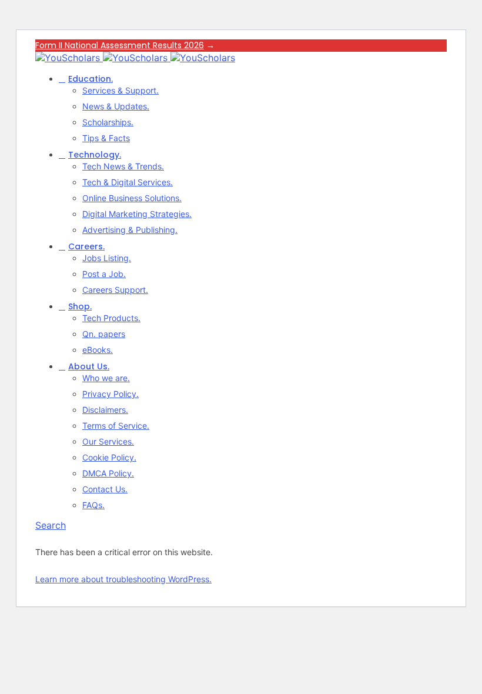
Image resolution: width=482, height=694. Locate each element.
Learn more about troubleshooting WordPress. (123, 579)
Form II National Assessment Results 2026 (119, 45)
